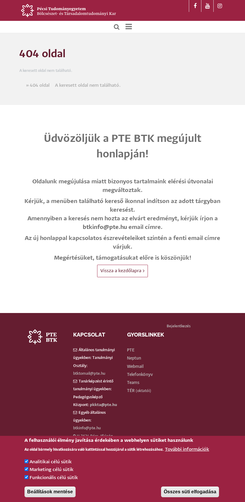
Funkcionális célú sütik (54, 477)
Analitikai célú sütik (51, 462)
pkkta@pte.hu (103, 405)
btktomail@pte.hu (89, 374)
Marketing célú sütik (52, 469)
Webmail (135, 367)
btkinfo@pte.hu (105, 227)
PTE (130, 350)
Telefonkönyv (140, 375)
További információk (187, 449)
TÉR (131, 391)
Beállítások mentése (50, 491)
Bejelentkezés (179, 326)
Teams (133, 383)
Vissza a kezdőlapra (120, 271)
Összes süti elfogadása (190, 491)
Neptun (134, 358)
